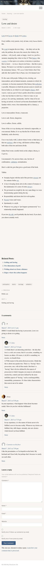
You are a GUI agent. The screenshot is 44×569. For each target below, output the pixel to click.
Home (3, 13)
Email (4, 513)
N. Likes (12, 343)
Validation (29, 284)
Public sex (5, 294)
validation (14, 162)
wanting (4, 61)
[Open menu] (40, 8)
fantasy (34, 58)
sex (18, 180)
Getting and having (10, 262)
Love (3, 36)
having (10, 36)
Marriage (20, 284)
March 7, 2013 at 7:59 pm (10, 448)
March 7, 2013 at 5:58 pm (10, 401)
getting (24, 36)
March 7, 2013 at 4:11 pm (10, 328)
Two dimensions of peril (12, 265)
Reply (3, 337)
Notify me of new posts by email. (12, 538)
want (5, 49)
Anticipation (6, 284)
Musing (9, 13)
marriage (10, 142)
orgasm (35, 178)
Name (4, 505)
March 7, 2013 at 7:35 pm (13, 420)
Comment (5, 480)
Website (4, 521)
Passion (6, 200)
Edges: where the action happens (15, 272)
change (32, 90)
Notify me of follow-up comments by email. (15, 532)
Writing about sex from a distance (15, 269)
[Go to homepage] (22, 2)
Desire (14, 284)
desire (17, 36)
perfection (38, 84)
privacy (29, 187)
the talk (11, 214)
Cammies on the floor (14, 444)
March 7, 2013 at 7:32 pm (13, 347)
